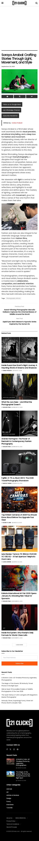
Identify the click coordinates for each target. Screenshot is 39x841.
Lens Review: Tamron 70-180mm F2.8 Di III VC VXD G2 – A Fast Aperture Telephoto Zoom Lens (19, 556)
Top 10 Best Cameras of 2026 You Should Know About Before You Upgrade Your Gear (19, 517)
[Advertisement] (19, 27)
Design (8, 798)
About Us (9, 818)
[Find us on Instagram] (14, 749)
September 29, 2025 (8, 66)
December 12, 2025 (17, 638)
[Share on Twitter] (20, 96)
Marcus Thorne (7, 483)
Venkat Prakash (17, 123)
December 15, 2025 (17, 601)
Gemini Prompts (11, 827)
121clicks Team (7, 407)
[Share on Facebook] (7, 96)
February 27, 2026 (17, 407)
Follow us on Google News (12, 104)
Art (4, 628)
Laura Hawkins (7, 562)
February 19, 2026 (17, 446)
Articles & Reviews (9, 361)
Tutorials (9, 808)
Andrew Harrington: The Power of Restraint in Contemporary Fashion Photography (17, 441)
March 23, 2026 (17, 483)
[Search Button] (37, 3)
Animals (9, 789)
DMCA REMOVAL (21, 818)
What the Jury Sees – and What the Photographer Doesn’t (17, 403)
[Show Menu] (2, 3)
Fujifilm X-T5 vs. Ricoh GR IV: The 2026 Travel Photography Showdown (18, 479)
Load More (19, 645)
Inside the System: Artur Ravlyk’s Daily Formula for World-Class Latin (17, 633)
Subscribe (19, 663)
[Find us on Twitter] (10, 749)
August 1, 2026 (18, 370)
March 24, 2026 (17, 522)
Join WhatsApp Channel (11, 110)
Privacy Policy (10, 821)
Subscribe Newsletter (10, 116)
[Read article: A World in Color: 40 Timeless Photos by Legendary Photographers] (10, 761)
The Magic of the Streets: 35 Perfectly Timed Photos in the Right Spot (23, 775)
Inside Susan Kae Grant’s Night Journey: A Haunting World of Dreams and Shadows (19, 366)
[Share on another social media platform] (32, 96)
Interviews (10, 805)
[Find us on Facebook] (7, 749)
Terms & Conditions (12, 824)
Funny (8, 801)
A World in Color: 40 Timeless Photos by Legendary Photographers (23, 762)
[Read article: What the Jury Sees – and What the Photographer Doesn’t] (20, 387)
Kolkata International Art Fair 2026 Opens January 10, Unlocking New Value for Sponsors (19, 596)
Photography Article (13, 298)
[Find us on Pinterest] (17, 749)
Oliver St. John (7, 522)
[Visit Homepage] (19, 3)
